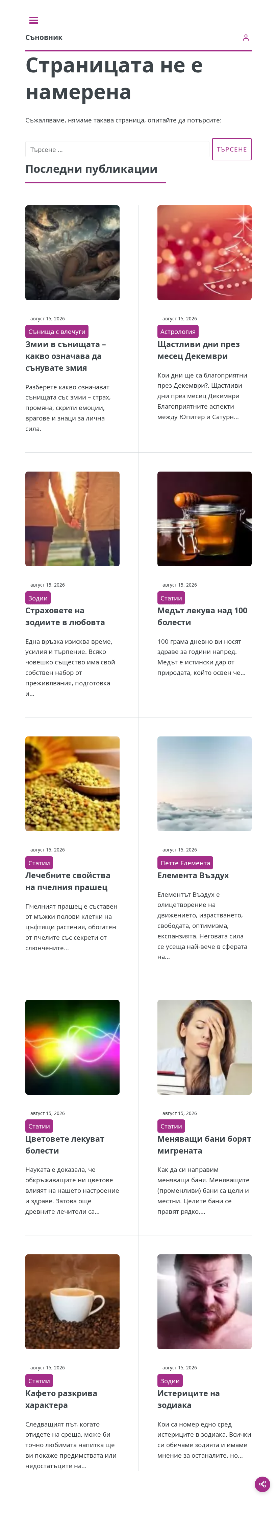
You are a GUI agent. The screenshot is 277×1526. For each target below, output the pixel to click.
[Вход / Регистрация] (246, 37)
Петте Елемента (185, 863)
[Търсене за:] (117, 149)
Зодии (38, 598)
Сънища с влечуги (56, 331)
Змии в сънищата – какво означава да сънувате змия (65, 356)
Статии (171, 598)
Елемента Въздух (193, 875)
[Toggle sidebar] (33, 20)
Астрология (178, 331)
